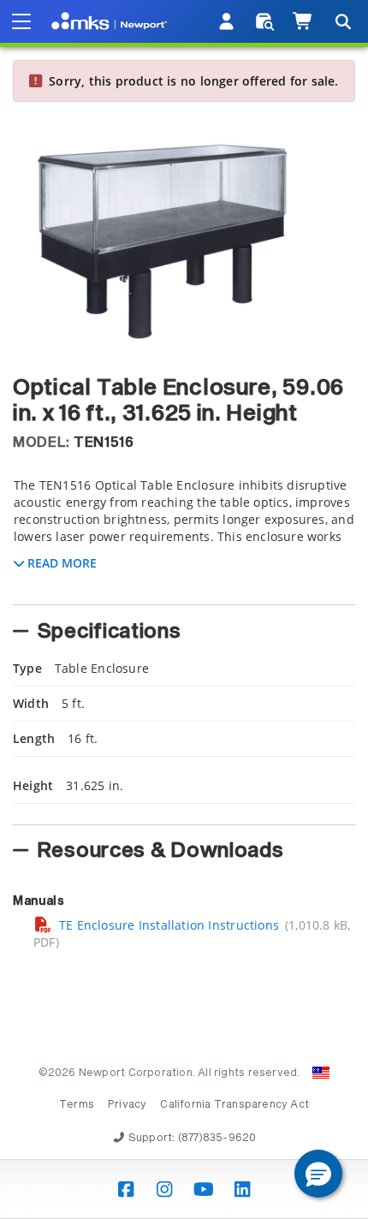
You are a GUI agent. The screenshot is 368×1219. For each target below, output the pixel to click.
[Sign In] (227, 21)
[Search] (342, 21)
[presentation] (184, 609)
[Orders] (265, 21)
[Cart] (303, 21)
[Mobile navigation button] (21, 21)
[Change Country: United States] (320, 1072)
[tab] (184, 536)
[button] (318, 1174)
